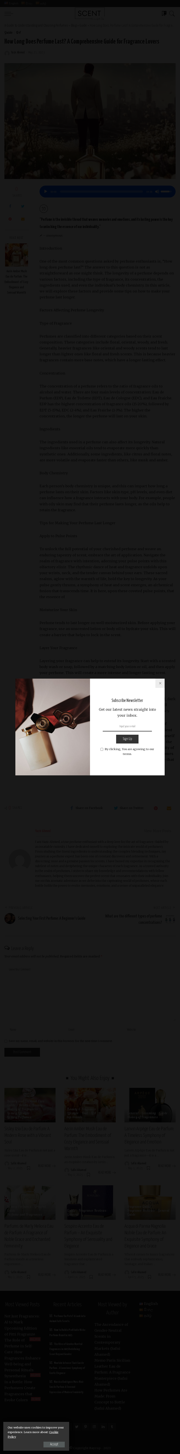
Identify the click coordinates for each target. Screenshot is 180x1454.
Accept (54, 1444)
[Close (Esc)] (160, 683)
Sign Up (127, 739)
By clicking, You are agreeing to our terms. (129, 751)
